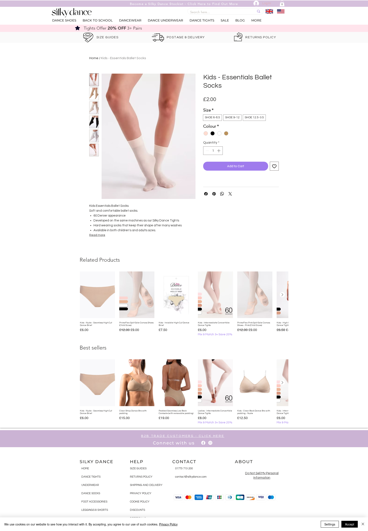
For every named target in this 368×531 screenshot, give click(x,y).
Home (93, 58)
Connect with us (174, 442)
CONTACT (184, 461)
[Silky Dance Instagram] (210, 443)
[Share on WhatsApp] (222, 193)
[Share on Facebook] (205, 193)
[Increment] (219, 151)
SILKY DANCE (96, 461)
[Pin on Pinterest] (214, 193)
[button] (282, 3)
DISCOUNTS (137, 509)
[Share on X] (230, 193)
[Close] (362, 524)
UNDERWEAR (90, 485)
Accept (349, 524)
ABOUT (244, 461)
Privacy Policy (168, 524)
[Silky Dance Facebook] (203, 443)
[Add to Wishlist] (274, 166)
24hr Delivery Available (186, 28)
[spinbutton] (213, 151)
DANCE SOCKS (90, 493)
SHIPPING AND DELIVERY (146, 485)
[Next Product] (282, 294)
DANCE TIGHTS (91, 476)
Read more (97, 235)
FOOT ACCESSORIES (94, 501)
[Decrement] (207, 151)
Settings (329, 524)
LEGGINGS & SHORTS (94, 509)
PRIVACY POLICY (140, 493)
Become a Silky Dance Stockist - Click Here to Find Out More (184, 4)
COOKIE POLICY (140, 501)
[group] (184, 304)
